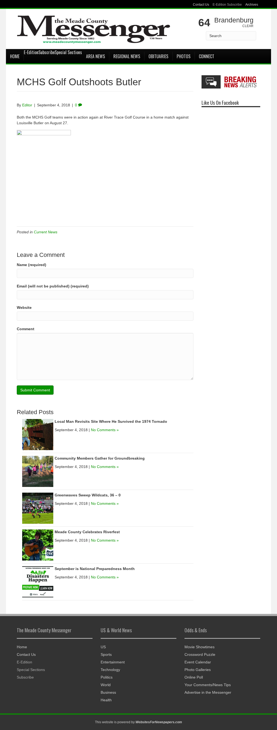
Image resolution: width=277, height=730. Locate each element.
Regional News (126, 56)
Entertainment (113, 662)
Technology (110, 669)
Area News (95, 56)
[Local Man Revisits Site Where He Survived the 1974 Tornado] (37, 434)
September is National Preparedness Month (95, 569)
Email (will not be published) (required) (53, 286)
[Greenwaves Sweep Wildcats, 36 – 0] (37, 508)
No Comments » (105, 430)
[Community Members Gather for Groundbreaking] (37, 471)
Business (108, 692)
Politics (107, 677)
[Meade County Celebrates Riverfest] (37, 545)
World (106, 685)
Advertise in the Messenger (207, 692)
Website (24, 307)
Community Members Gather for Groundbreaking (100, 458)
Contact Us (201, 4)
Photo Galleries (197, 669)
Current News (45, 232)
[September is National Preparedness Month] (37, 582)
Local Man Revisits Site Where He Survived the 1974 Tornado (111, 421)
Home (14, 56)
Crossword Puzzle (199, 654)
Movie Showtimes (199, 647)
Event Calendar (197, 662)
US (103, 647)
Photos (183, 56)
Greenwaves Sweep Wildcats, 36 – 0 (88, 495)
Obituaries (158, 56)
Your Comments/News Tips (207, 685)
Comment (25, 329)
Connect (206, 56)
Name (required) (31, 265)
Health (106, 700)
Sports (106, 654)
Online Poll (193, 677)
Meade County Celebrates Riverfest (87, 532)
